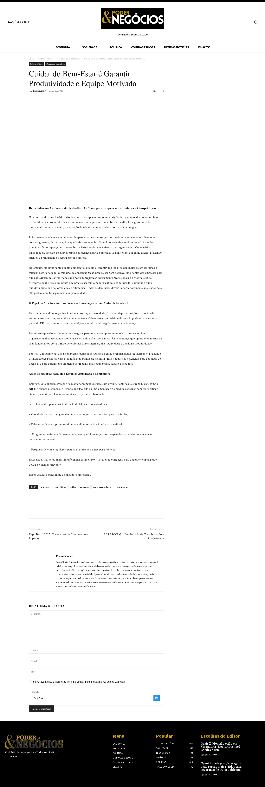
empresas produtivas (102, 487)
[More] (69, 99)
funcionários (122, 487)
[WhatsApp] (59, 99)
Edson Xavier (39, 90)
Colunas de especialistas (69, 58)
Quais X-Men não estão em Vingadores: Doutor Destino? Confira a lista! (220, 747)
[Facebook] (33, 99)
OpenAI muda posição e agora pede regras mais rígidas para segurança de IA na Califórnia (221, 767)
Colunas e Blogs (46, 58)
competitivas (60, 487)
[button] (255, 22)
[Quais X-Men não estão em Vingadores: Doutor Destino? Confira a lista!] (254, 747)
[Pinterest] (51, 99)
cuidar (73, 487)
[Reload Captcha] (156, 698)
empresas (84, 487)
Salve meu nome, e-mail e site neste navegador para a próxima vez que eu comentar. (79, 681)
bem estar (45, 487)
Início (31, 58)
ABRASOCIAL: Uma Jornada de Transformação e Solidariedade (133, 536)
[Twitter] (42, 99)
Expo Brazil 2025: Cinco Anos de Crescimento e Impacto (58, 536)
